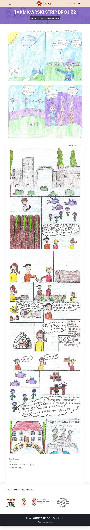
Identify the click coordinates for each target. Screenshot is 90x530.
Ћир (74, 3)
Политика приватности (46, 522)
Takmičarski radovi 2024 (48, 18)
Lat (70, 3)
